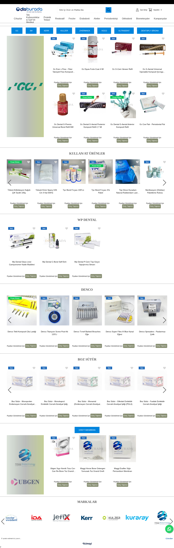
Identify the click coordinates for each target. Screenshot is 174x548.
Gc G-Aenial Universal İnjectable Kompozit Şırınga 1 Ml (152, 70)
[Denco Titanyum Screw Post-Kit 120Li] (22, 310)
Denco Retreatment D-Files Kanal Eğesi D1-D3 (152, 332)
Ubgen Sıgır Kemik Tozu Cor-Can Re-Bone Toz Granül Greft (62, 469)
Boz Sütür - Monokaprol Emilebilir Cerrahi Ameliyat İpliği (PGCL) (54, 402)
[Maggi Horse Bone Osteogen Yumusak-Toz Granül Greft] (92, 448)
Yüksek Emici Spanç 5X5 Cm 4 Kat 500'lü (24, 191)
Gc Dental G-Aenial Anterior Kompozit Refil (122, 125)
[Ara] (108, 10)
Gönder (169, 538)
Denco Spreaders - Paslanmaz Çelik (119, 332)
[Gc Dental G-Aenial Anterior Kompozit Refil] (122, 104)
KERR (46, 31)
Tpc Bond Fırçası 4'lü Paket (78, 191)
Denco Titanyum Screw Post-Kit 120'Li (21, 332)
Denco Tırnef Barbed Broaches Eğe (54, 332)
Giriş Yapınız (63, 85)
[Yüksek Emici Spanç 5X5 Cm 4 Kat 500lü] (24, 171)
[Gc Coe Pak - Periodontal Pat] (152, 104)
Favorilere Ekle (73, 38)
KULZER (64, 31)
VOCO (104, 31)
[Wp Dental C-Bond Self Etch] (54, 241)
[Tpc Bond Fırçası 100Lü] (51, 171)
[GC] (25, 86)
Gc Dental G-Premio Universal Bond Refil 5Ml (62, 125)
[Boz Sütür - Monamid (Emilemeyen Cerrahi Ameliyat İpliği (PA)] (87, 380)
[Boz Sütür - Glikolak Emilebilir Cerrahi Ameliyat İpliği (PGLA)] (120, 380)
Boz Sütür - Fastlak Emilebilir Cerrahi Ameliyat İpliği (152, 402)
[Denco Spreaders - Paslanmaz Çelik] (120, 310)
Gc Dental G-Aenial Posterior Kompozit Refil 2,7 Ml (92, 125)
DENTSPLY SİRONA (150, 31)
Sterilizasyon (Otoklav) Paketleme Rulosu (132, 191)
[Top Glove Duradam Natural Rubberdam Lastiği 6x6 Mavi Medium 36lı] (105, 171)
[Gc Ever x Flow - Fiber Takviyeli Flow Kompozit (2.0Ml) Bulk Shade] (62, 49)
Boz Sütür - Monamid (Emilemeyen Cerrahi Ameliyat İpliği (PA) (87, 402)
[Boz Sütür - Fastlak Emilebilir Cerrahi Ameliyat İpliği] (152, 380)
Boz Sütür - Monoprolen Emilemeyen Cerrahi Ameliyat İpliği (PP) (21, 402)
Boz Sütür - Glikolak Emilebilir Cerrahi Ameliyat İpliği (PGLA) (119, 402)
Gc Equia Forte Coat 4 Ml (93, 69)
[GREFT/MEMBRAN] (25, 464)
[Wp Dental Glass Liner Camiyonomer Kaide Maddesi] (22, 241)
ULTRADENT (124, 31)
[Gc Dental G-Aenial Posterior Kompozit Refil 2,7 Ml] (92, 104)
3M (31, 31)
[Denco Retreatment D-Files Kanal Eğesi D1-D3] (152, 310)
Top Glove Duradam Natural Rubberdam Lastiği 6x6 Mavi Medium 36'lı (105, 191)
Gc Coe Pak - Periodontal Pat (152, 124)
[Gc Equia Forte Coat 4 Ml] (92, 49)
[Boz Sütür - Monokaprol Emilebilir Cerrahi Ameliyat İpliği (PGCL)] (54, 380)
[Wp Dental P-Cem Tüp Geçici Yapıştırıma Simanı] (87, 241)
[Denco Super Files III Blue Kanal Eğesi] (87, 310)
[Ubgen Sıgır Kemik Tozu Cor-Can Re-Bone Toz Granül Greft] (62, 448)
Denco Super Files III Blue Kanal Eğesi (87, 332)
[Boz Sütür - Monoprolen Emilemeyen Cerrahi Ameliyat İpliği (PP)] (22, 380)
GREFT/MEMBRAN (87, 430)
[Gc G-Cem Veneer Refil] (122, 49)
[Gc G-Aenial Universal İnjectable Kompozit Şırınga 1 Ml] (152, 49)
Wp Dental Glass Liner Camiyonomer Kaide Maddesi (22, 263)
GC (16, 31)
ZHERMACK (84, 31)
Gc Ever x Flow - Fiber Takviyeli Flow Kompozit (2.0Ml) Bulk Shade (63, 70)
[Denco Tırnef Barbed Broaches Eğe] (54, 310)
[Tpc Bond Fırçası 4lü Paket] (78, 171)
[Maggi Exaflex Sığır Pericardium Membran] (122, 448)
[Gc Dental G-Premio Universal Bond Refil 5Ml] (62, 104)
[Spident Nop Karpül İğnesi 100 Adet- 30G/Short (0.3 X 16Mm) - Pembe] (160, 171)
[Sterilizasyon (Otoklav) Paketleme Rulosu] (132, 171)
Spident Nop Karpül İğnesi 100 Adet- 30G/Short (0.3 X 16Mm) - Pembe (160, 191)
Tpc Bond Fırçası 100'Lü (51, 190)
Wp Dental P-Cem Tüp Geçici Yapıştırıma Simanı (87, 263)
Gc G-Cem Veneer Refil (122, 69)
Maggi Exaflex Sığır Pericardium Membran (122, 469)
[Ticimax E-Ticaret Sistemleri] (87, 544)
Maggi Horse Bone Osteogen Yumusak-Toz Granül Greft (92, 469)
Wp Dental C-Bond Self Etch (54, 262)
